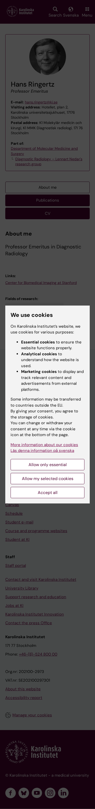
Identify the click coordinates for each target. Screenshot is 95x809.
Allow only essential (47, 464)
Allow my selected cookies (47, 478)
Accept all (48, 492)
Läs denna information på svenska (42, 450)
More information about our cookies (44, 444)
